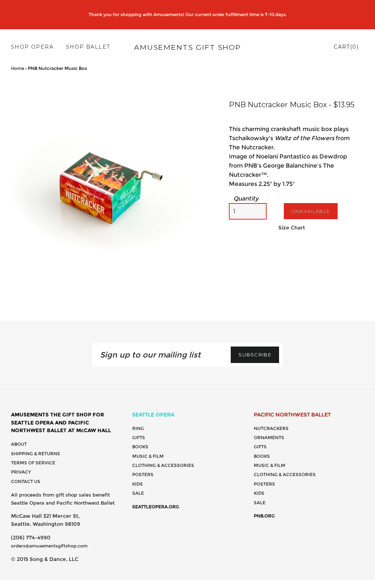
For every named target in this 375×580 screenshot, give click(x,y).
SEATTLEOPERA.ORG (155, 506)
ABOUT (19, 444)
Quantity (246, 198)
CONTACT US (25, 481)
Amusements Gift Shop (187, 47)
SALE (138, 493)
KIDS (137, 484)
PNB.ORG (264, 516)
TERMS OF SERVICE (33, 462)
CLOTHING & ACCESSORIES (163, 465)
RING (138, 428)
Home (17, 68)
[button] (206, 90)
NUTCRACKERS (271, 428)
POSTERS (142, 474)
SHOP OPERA (32, 47)
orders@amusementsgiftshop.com (49, 546)
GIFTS (138, 437)
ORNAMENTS (269, 437)
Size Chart (291, 227)
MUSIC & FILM (148, 456)
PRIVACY (21, 472)
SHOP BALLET (88, 47)
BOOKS (140, 446)
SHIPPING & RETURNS (35, 453)
